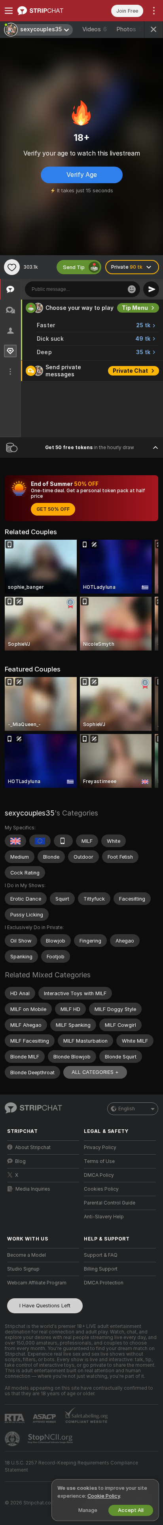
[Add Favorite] (12, 267)
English (126, 1109)
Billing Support (101, 1269)
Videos (94, 29)
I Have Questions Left (44, 1306)
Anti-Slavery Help (104, 1217)
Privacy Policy (100, 1147)
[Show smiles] (131, 289)
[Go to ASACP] (45, 1418)
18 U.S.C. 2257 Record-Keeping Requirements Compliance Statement (71, 1466)
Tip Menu (135, 308)
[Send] (151, 289)
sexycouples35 (30, 813)
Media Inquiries (32, 1189)
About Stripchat (33, 1147)
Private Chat (130, 371)
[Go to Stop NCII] (51, 1438)
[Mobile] (63, 841)
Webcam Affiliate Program (36, 1283)
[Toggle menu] (8, 10)
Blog (20, 1161)
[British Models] (15, 841)
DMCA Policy (99, 1175)
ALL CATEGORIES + (95, 1072)
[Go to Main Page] (49, 10)
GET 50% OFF (53, 509)
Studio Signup (23, 1269)
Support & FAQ (101, 1255)
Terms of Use (99, 1161)
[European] (40, 841)
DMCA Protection (103, 1283)
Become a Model (26, 1255)
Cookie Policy (103, 1496)
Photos (129, 29)
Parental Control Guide (109, 1203)
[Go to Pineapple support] (13, 1438)
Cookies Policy (101, 1189)
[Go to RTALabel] (15, 1418)
